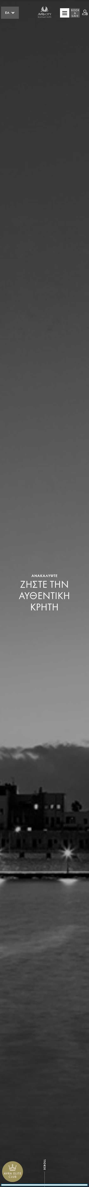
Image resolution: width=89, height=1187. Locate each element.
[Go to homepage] (44, 13)
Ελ (7, 13)
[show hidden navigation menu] (64, 13)
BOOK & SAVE (75, 13)
